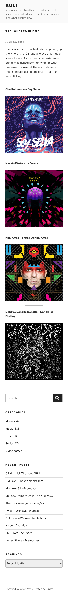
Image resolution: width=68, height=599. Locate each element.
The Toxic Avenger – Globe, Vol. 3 (26, 503)
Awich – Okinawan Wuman (22, 510)
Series (9, 443)
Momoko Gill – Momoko (20, 488)
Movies (10, 421)
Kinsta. (50, 588)
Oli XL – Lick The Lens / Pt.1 (22, 473)
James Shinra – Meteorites (22, 540)
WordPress (26, 588)
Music (9, 428)
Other (9, 436)
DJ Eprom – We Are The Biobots (25, 518)
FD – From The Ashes (18, 533)
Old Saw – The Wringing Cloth (24, 481)
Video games (13, 451)
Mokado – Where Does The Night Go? (29, 496)
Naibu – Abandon (16, 525)
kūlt (12, 5)
